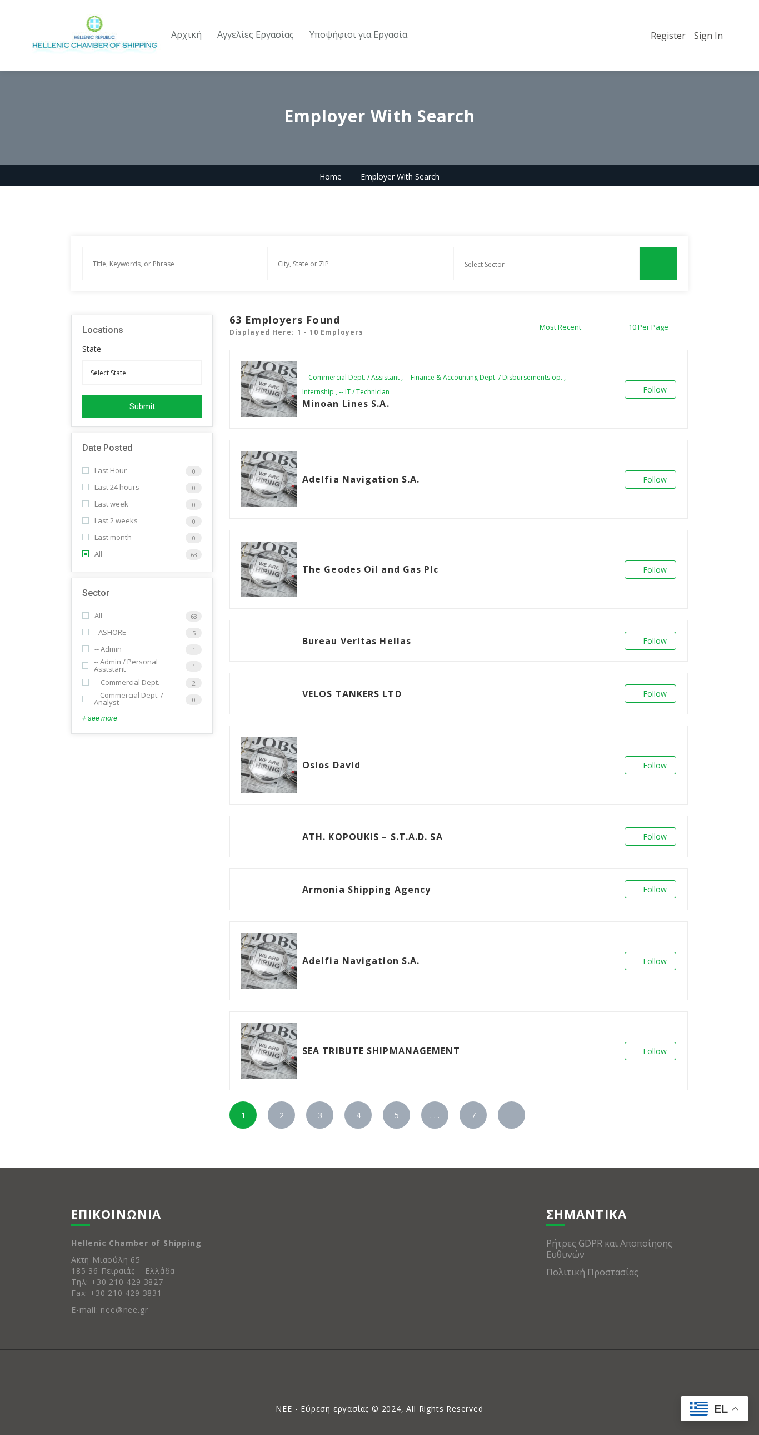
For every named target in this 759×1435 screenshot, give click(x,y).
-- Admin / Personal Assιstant (126, 665)
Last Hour (110, 470)
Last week (111, 504)
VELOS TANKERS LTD (352, 694)
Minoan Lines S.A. (346, 404)
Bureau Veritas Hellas (356, 641)
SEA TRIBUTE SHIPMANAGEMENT (381, 1051)
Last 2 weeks (116, 520)
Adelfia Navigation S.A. (361, 479)
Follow (655, 389)
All (98, 554)
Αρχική (186, 34)
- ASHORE (110, 632)
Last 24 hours (116, 487)
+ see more (99, 718)
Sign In (708, 35)
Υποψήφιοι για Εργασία (358, 34)
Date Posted (107, 448)
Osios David (331, 765)
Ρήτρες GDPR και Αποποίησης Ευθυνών (609, 1249)
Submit (142, 406)
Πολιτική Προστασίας (592, 1272)
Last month (113, 537)
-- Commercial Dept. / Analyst (128, 699)
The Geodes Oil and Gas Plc (370, 569)
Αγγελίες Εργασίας (255, 34)
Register (668, 35)
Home (330, 176)
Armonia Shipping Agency (366, 889)
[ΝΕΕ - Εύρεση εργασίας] (94, 36)
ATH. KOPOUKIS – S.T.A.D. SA (372, 837)
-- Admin (108, 649)
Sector (95, 593)
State (91, 349)
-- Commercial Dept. (126, 682)
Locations (102, 330)
